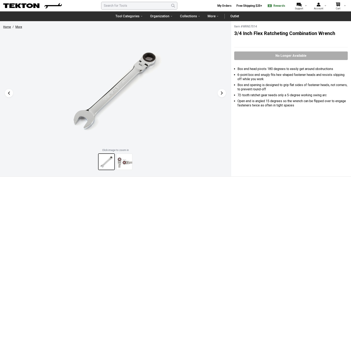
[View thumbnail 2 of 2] (124, 162)
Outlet (234, 16)
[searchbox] (139, 5)
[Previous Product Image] (9, 93)
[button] (115, 89)
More (212, 16)
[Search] (173, 5)
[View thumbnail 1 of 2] (106, 162)
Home (7, 26)
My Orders (224, 5)
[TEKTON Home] (32, 6)
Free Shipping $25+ (249, 5)
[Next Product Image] (222, 93)
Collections (188, 16)
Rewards (279, 5)
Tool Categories (127, 16)
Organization (159, 16)
